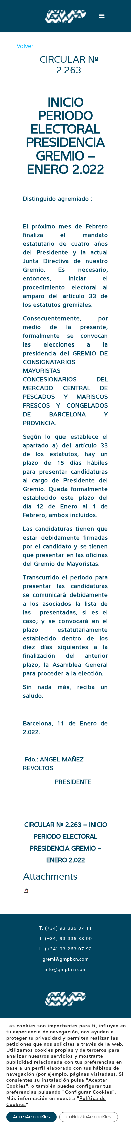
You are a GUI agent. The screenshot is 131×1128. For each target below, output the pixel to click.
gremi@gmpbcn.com (66, 959)
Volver (25, 46)
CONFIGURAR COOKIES (88, 1117)
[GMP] (65, 15)
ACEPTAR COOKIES (31, 1117)
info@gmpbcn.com (66, 969)
